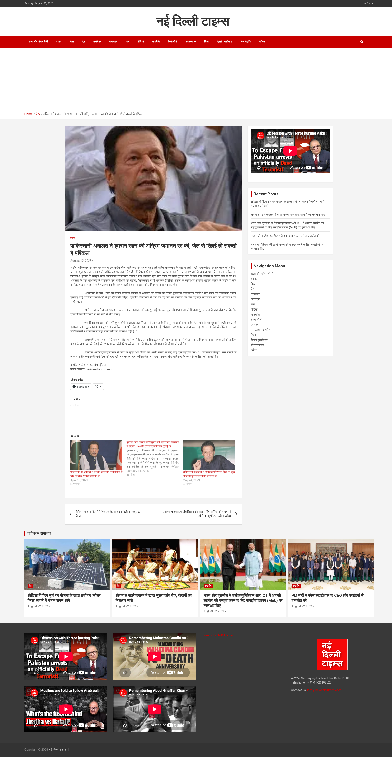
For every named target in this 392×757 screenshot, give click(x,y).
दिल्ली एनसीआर (224, 41)
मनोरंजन (97, 41)
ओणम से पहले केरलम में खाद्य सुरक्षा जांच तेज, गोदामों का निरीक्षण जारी (288, 214)
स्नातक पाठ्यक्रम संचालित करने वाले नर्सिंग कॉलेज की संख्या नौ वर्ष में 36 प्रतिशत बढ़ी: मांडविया (197, 514)
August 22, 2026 (38, 606)
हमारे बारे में (368, 3)
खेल (127, 41)
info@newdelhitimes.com (324, 690)
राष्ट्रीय (208, 585)
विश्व (72, 41)
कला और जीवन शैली (38, 41)
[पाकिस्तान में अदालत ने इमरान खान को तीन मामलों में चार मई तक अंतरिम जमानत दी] (96, 455)
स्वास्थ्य (189, 41)
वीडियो (141, 41)
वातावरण (113, 41)
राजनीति (156, 41)
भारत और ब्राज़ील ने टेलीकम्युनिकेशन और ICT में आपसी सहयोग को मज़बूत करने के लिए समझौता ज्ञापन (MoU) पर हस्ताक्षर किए (243, 600)
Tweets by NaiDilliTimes (218, 635)
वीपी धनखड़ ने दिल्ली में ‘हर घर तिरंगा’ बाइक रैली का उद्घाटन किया (109, 514)
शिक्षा (206, 41)
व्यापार (59, 41)
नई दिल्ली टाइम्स (192, 21)
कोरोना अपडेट (262, 330)
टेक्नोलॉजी (172, 41)
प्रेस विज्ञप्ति (245, 41)
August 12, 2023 (80, 260)
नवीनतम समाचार (39, 533)
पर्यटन (262, 41)
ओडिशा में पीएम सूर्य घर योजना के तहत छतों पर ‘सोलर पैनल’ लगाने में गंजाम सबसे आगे (64, 598)
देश (83, 41)
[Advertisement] (199, 81)
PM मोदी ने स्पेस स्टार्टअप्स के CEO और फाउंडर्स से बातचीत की (285, 236)
